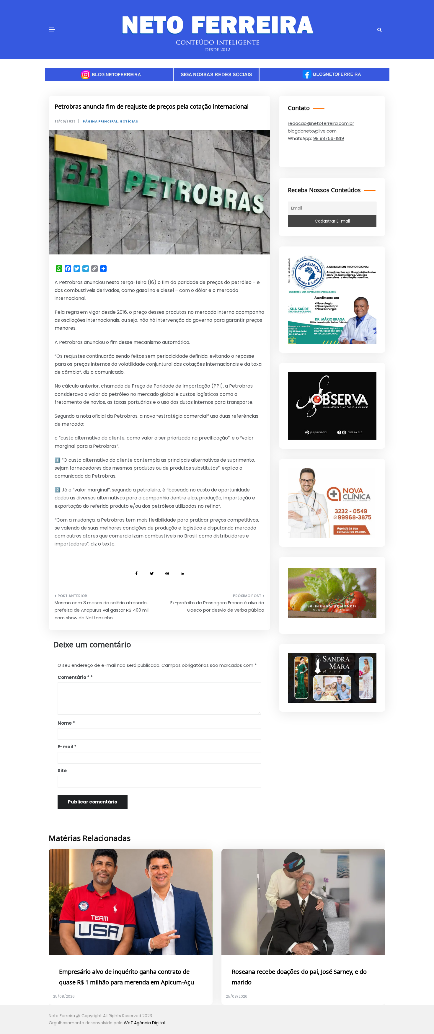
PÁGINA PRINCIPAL (100, 121)
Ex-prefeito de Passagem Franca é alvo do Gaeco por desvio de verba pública (217, 606)
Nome (66, 723)
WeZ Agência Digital (144, 1023)
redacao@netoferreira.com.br (321, 123)
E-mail (67, 747)
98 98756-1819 (328, 138)
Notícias (129, 121)
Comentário (73, 677)
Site (62, 770)
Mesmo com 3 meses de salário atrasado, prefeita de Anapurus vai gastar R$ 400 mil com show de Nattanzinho (102, 610)
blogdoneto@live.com (312, 131)
